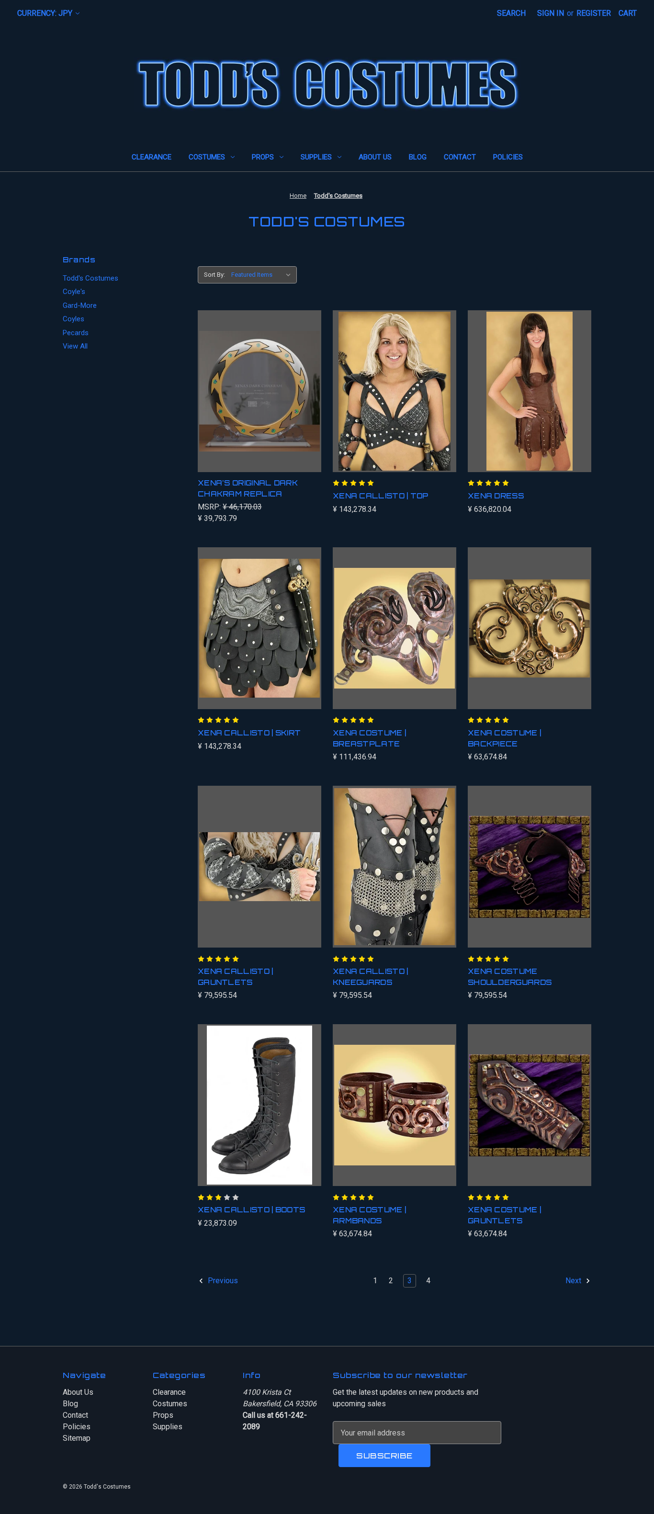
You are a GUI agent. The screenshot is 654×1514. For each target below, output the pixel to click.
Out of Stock (259, 401)
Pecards (76, 332)
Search (511, 13)
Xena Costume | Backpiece (504, 738)
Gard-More (80, 305)
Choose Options (394, 876)
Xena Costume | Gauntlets (504, 1215)
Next (574, 1281)
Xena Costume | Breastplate (369, 738)
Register (593, 13)
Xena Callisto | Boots (251, 1209)
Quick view (253, 381)
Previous (222, 1281)
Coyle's (74, 291)
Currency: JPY (45, 13)
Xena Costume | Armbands (369, 1215)
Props (263, 157)
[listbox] (263, 275)
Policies (508, 157)
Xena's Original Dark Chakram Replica (248, 488)
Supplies (316, 157)
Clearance (151, 157)
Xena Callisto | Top (380, 495)
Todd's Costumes (90, 278)
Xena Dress (496, 495)
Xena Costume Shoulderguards (510, 977)
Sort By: (214, 274)
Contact (460, 157)
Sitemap (76, 1438)
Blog (418, 157)
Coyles (73, 319)
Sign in (550, 13)
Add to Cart (395, 401)
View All (75, 346)
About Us (375, 157)
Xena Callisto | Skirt (249, 732)
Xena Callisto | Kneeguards (370, 977)
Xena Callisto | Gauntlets (235, 977)
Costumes (207, 157)
